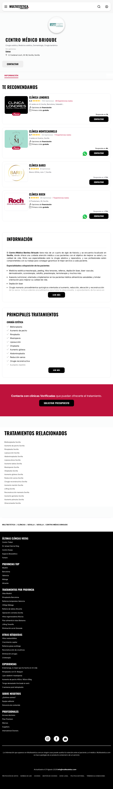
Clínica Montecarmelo (43, 131)
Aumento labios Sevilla (13, 464)
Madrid (5, 568)
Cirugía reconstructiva (20, 361)
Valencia (5, 575)
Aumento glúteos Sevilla (13, 474)
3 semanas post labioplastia (12, 687)
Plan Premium (7, 719)
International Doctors (10, 731)
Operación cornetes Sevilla (12, 613)
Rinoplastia (15, 334)
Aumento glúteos (17, 349)
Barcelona (6, 572)
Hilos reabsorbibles (9, 638)
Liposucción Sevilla (11, 453)
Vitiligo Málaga (8, 605)
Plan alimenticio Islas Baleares (13, 620)
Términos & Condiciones (96, 776)
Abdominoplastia (17, 353)
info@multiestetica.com (66, 769)
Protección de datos (10, 776)
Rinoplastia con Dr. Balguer (12, 672)
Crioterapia (6, 658)
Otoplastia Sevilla (11, 471)
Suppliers (5, 727)
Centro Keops (7, 550)
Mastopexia (15, 338)
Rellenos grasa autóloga (11, 646)
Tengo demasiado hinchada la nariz (15, 683)
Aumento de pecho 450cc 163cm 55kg (17, 679)
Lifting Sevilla (9, 489)
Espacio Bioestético (9, 554)
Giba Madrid (7, 593)
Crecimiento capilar (9, 642)
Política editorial (77, 776)
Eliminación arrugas (9, 654)
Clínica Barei (37, 165)
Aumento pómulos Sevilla (14, 499)
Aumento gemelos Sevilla (14, 496)
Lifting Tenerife (8, 624)
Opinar (8, 51)
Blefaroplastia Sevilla (12, 442)
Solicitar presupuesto (56, 403)
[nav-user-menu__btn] (106, 6)
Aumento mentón (17, 365)
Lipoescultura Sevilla (12, 460)
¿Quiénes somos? (9, 697)
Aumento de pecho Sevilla (14, 446)
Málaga (5, 579)
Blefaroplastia (16, 327)
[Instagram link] (47, 739)
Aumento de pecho (18, 330)
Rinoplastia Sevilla (11, 449)
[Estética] (19, 7)
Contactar (99, 119)
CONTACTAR (13, 64)
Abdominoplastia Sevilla (13, 456)
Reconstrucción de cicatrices (13, 650)
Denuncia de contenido (11, 705)
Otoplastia (14, 346)
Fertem (5, 558)
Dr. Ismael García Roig (10, 546)
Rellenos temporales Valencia (13, 601)
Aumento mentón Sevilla (13, 485)
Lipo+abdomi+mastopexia (12, 676)
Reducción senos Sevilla (13, 478)
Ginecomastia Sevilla (12, 503)
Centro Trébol (7, 542)
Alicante (5, 583)
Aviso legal (63, 776)
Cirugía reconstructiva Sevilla (15, 482)
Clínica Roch (37, 194)
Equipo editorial (8, 701)
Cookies (37, 776)
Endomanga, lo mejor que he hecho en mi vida (19, 668)
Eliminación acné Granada (12, 628)
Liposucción (15, 342)
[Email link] (65, 739)
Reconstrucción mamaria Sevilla (16, 492)
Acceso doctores (8, 715)
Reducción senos (17, 357)
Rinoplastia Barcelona (10, 597)
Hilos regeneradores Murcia (12, 617)
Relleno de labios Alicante (12, 609)
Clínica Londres (39, 97)
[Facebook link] (56, 739)
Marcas (5, 723)
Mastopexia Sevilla (11, 467)
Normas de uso (26, 776)
